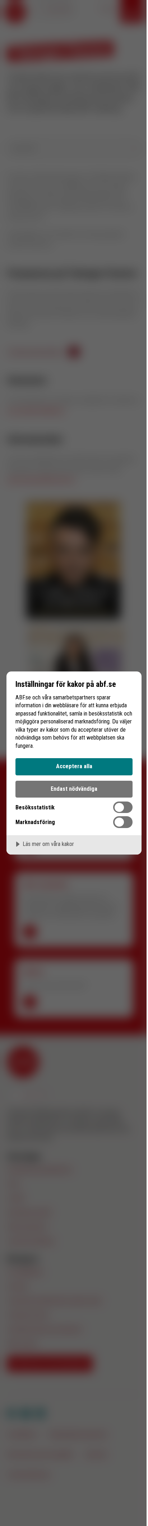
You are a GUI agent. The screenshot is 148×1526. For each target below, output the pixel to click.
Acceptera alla (74, 766)
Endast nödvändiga (74, 788)
